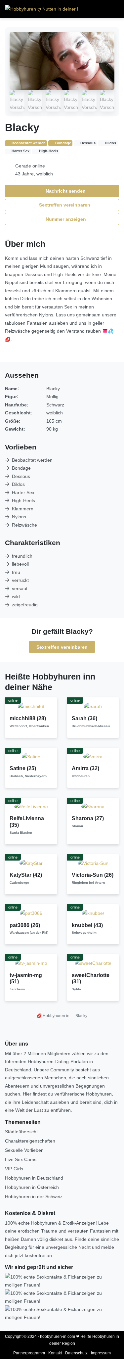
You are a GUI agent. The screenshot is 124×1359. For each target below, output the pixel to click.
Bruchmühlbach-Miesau (91, 726)
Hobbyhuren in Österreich (32, 1187)
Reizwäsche (24, 525)
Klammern (22, 508)
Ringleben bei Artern (88, 882)
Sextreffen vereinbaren (64, 205)
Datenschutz (76, 1353)
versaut (19, 588)
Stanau (77, 826)
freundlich (22, 556)
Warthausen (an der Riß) (29, 932)
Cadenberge (19, 882)
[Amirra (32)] (93, 756)
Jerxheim (17, 989)
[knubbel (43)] (93, 912)
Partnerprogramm (29, 1353)
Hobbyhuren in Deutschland (34, 1178)
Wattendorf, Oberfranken (29, 726)
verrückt (20, 580)
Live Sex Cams (20, 1159)
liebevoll (20, 564)
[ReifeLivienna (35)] (31, 806)
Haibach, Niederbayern (28, 776)
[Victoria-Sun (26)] (93, 863)
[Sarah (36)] (93, 706)
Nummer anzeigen (65, 219)
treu (16, 572)
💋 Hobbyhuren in (53, 1015)
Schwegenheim (84, 932)
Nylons (19, 516)
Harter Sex (23, 492)
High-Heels (23, 500)
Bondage (21, 468)
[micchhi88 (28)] (31, 706)
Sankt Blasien (21, 832)
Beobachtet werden (32, 460)
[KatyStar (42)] (31, 863)
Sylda (76, 989)
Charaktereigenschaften (30, 1141)
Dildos (18, 484)
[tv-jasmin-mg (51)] (31, 962)
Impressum (101, 1353)
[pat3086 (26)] (31, 912)
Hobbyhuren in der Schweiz (33, 1196)
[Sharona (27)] (92, 806)
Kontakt (55, 1353)
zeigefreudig (25, 604)
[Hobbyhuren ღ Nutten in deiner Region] (41, 9)
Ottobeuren (81, 776)
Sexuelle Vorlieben (24, 1150)
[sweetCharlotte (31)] (93, 962)
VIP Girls (14, 1168)
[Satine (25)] (31, 756)
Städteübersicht (21, 1131)
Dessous (21, 476)
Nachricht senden (65, 191)
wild (16, 596)
